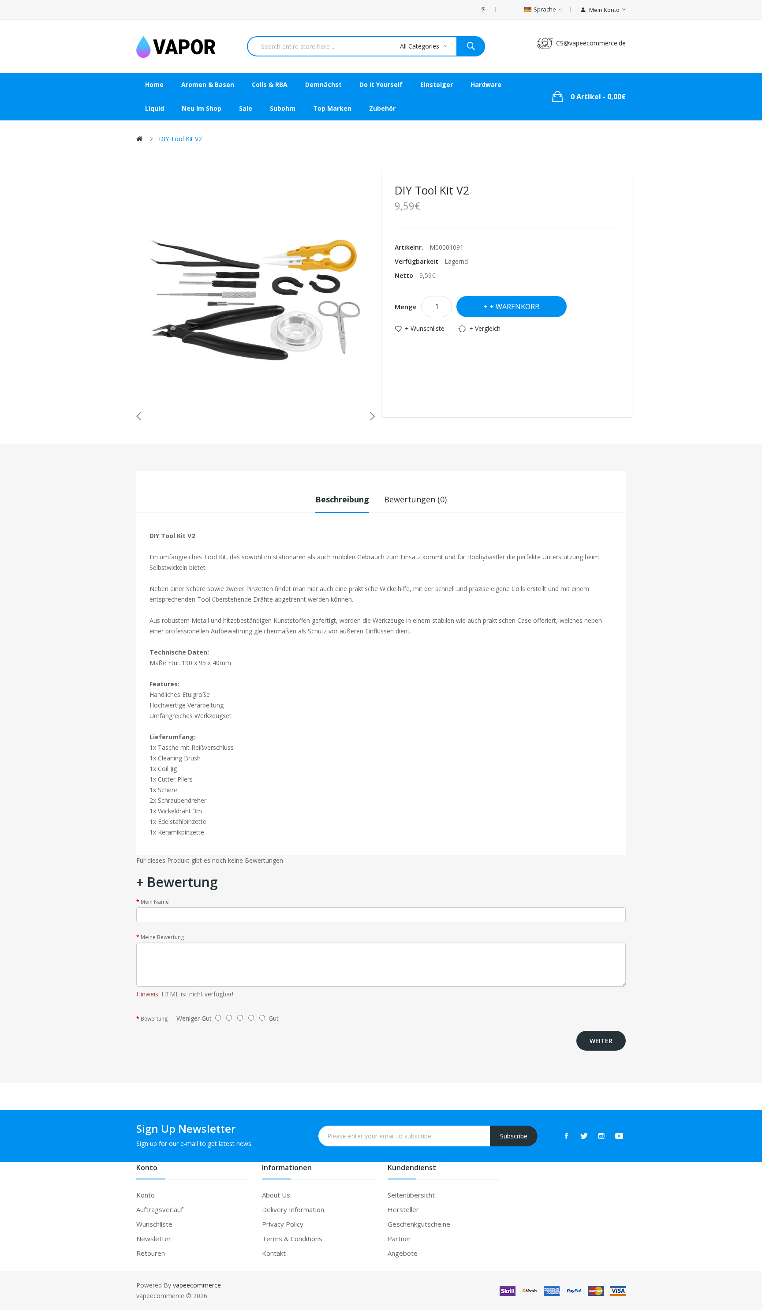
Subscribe (513, 1136)
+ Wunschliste (424, 328)
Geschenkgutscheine (419, 1224)
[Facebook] (566, 1135)
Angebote (403, 1253)
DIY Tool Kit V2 (180, 139)
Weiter (601, 1041)
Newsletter (153, 1238)
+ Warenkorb (514, 306)
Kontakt (274, 1253)
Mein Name (155, 902)
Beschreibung (342, 499)
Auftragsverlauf (159, 1209)
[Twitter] (583, 1135)
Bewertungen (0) (415, 499)
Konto (145, 1194)
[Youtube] (619, 1135)
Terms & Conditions (292, 1238)
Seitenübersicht (411, 1194)
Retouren (150, 1253)
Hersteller (403, 1209)
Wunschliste (154, 1224)
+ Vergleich (485, 328)
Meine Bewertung (162, 937)
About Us (276, 1194)
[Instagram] (601, 1135)
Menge (406, 306)
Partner (399, 1238)
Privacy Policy (282, 1224)
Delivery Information (293, 1209)
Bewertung (154, 1018)
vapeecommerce (197, 1285)
